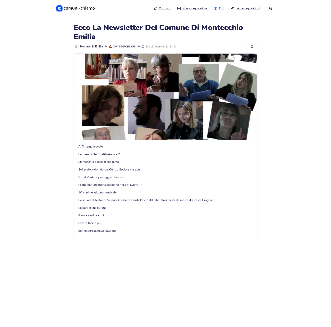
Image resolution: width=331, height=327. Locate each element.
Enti (221, 8)
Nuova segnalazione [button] (195, 8)
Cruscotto (165, 8)
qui (114, 231)
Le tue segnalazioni (248, 8)
